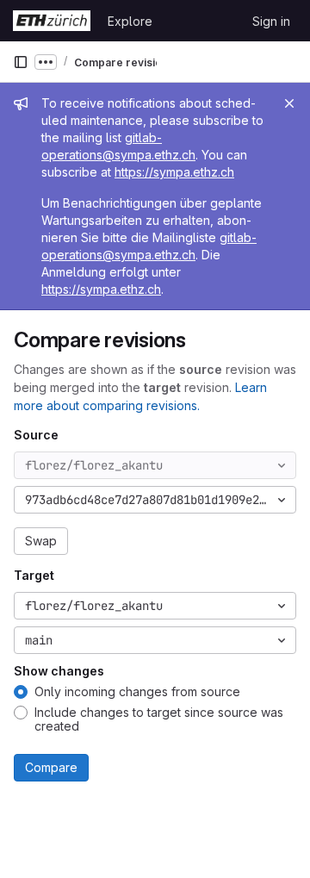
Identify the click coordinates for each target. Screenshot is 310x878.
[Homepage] (51, 20)
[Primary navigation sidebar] (20, 62)
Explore (130, 21)
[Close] (289, 103)
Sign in (271, 21)
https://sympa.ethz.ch (174, 172)
